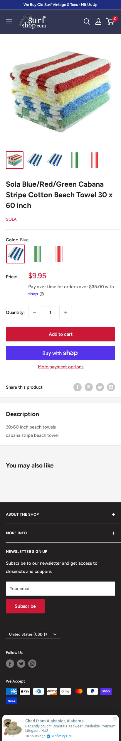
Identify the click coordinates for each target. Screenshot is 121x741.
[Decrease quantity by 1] (34, 312)
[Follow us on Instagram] (32, 663)
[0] (110, 21)
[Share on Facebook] (77, 387)
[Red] (59, 254)
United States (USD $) (28, 634)
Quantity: (15, 312)
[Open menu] (9, 21)
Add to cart (61, 334)
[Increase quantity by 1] (66, 312)
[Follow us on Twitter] (21, 663)
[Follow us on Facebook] (10, 663)
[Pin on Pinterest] (89, 387)
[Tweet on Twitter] (100, 387)
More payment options (60, 366)
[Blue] (15, 254)
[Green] (37, 254)
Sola (11, 219)
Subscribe (25, 606)
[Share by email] (111, 387)
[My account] (98, 21)
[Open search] (87, 21)
